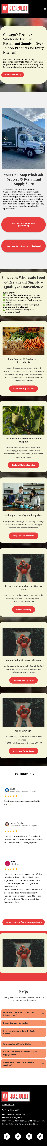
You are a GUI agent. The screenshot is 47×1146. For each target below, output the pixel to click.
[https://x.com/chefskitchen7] (18, 1136)
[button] (45, 8)
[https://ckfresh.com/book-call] (15, 9)
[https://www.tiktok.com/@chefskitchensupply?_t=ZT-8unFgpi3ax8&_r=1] (40, 1136)
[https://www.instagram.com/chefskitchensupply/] (29, 1136)
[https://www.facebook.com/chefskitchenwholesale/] (7, 1136)
